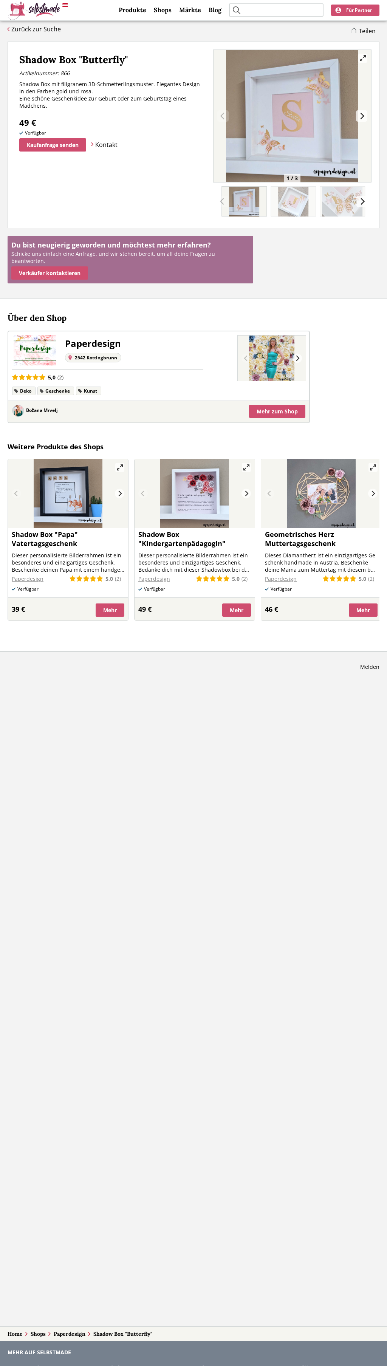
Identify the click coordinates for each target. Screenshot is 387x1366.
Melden (369, 666)
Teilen (367, 31)
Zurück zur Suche (36, 29)
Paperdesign (69, 1333)
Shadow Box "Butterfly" (122, 1333)
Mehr (277, 411)
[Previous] (246, 358)
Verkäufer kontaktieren (49, 273)
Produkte (132, 10)
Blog (215, 10)
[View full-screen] (362, 58)
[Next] (361, 116)
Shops (163, 10)
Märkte (190, 10)
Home (15, 1333)
